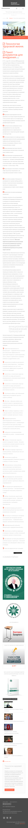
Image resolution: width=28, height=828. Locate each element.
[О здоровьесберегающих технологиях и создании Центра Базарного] (8, 742)
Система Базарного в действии (14, 37)
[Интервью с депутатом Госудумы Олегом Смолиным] (8, 707)
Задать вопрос (7, 803)
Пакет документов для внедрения (13, 55)
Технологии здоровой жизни (13, 45)
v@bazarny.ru (22, 823)
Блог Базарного (13, 801)
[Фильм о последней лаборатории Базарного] (8, 719)
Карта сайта (5, 801)
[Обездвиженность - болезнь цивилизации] (8, 730)
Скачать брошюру (9, 789)
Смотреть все (7, 761)
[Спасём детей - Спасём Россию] (8, 754)
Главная (11, 18)
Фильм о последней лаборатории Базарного (14, 721)
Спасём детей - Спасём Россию (11, 755)
